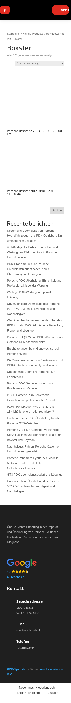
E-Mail (21, 624)
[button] (34, 569)
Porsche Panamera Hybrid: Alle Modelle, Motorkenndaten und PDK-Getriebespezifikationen (33, 463)
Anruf (65, 9)
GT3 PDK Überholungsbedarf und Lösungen (35, 474)
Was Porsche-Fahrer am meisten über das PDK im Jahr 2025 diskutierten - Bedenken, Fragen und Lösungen (35, 325)
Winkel (25, 33)
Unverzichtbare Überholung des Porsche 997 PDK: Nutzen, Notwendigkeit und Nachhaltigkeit (33, 309)
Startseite (13, 33)
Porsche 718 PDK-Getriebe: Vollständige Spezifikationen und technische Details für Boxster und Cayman (34, 435)
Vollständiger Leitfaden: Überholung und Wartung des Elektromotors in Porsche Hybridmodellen (32, 252)
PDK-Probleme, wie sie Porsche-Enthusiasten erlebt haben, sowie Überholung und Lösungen (28, 269)
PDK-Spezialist (17, 669)
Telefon (22, 641)
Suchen (57, 210)
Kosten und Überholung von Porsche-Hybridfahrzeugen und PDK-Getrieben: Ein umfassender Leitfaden (34, 235)
